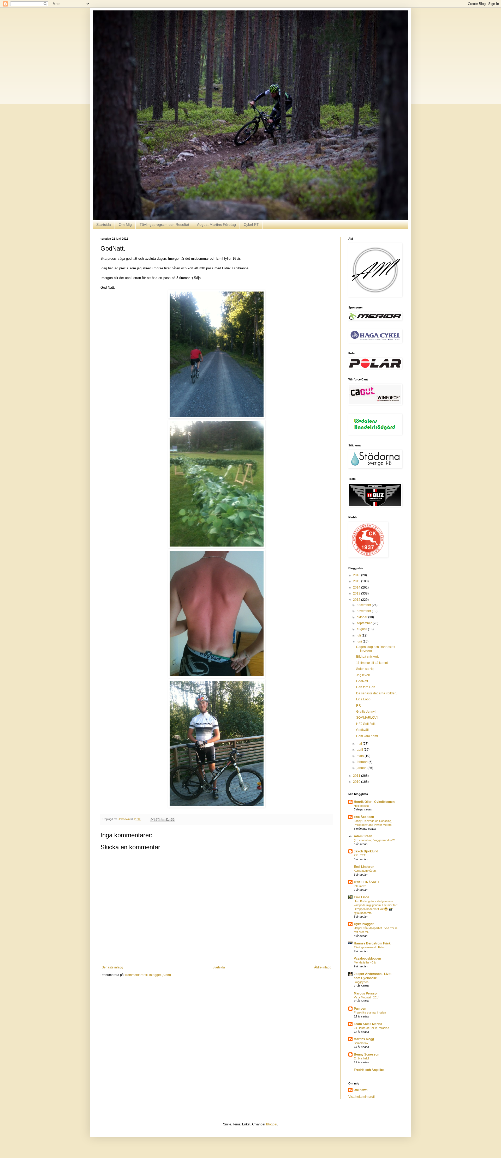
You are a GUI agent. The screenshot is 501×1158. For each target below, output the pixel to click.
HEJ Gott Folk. (366, 724)
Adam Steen (363, 836)
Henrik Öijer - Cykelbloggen (374, 802)
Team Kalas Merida (368, 1024)
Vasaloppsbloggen (367, 958)
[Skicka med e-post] (152, 819)
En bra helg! (361, 1058)
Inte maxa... (361, 886)
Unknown (360, 1090)
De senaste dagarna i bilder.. (376, 693)
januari (362, 768)
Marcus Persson (366, 993)
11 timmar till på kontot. (372, 663)
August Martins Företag (216, 224)
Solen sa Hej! (365, 669)
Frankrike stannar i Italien (370, 1012)
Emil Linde (361, 897)
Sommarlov (361, 1043)
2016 (357, 575)
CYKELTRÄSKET (366, 882)
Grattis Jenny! (365, 711)
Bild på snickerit (367, 656)
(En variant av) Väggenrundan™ (374, 840)
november (364, 611)
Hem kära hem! (367, 736)
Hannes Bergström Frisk (372, 943)
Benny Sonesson (366, 1054)
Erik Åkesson (364, 817)
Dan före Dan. (366, 687)
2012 (357, 600)
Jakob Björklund (366, 851)
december (364, 605)
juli (359, 635)
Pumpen (360, 1008)
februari (362, 762)
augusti (362, 629)
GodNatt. (362, 681)
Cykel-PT (251, 224)
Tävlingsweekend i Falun (369, 947)
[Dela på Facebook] (167, 819)
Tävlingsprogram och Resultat (164, 224)
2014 (357, 587)
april (360, 749)
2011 (357, 776)
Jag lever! (363, 675)
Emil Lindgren (364, 867)
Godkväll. (362, 730)
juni (360, 641)
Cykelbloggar (364, 924)
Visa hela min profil (361, 1097)
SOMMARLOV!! (367, 717)
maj (360, 743)
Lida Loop (363, 699)
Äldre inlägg (322, 967)
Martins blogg (364, 1039)
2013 (357, 593)
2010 (357, 782)
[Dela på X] (162, 819)
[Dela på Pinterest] (172, 819)
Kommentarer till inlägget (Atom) (148, 975)
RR (358, 705)
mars (361, 756)
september (365, 623)
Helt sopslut (361, 805)
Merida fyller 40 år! (365, 962)
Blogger (271, 1124)
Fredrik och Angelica (369, 1070)
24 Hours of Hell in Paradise (371, 1027)
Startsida (103, 224)
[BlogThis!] (157, 819)
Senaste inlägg (112, 967)
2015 (357, 581)
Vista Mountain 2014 (366, 997)
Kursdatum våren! (365, 870)
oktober (362, 617)
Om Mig (125, 224)
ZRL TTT (360, 855)
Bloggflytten (361, 982)
